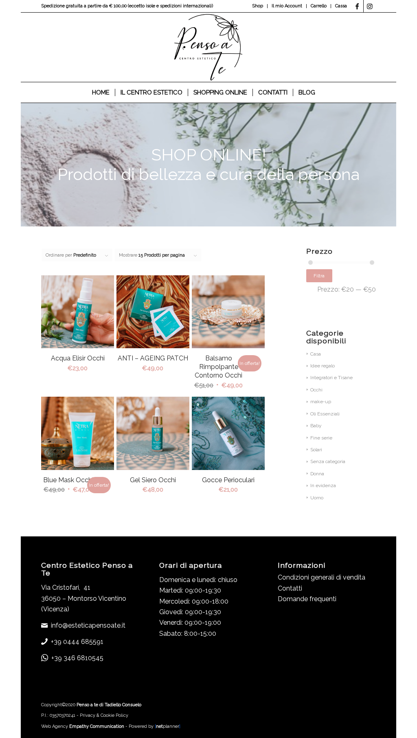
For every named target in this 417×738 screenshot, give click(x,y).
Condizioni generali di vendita (321, 577)
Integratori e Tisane (331, 377)
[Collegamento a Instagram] (370, 6)
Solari (316, 449)
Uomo (316, 498)
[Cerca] (325, 92)
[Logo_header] (208, 47)
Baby (316, 425)
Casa (315, 354)
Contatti (290, 588)
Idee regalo (322, 366)
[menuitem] (258, 6)
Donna (317, 474)
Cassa (341, 6)
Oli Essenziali (325, 414)
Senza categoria (327, 461)
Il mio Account (287, 6)
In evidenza (323, 485)
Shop (257, 6)
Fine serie (321, 438)
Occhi (316, 390)
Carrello (319, 6)
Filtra (319, 276)
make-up (320, 401)
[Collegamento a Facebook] (357, 6)
